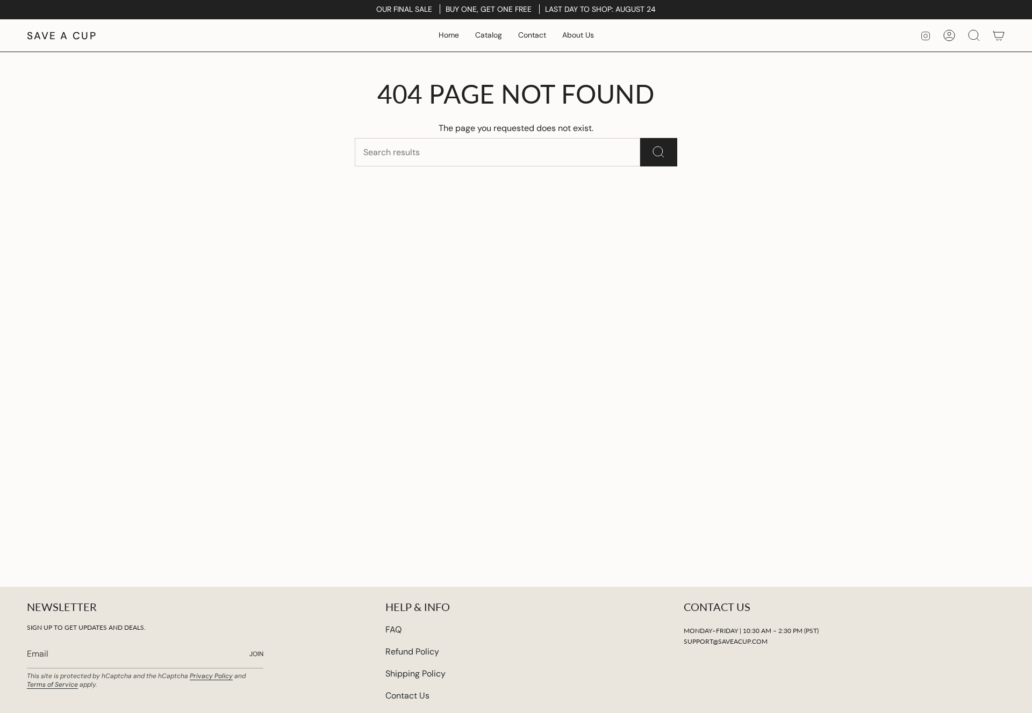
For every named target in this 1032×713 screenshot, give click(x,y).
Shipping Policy (415, 673)
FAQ (393, 629)
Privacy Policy (211, 676)
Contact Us (407, 695)
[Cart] (998, 35)
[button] (488, 35)
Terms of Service (52, 684)
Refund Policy (412, 651)
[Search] (658, 152)
